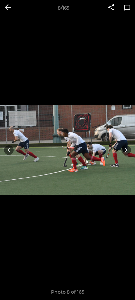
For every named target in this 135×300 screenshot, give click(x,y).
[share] (111, 7)
